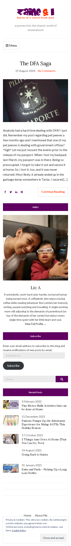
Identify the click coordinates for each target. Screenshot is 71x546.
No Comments (47, 70)
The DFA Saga (35, 63)
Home (27, 515)
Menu (12, 45)
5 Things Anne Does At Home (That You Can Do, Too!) (44, 441)
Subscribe (13, 365)
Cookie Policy (19, 530)
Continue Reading (53, 191)
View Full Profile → (35, 323)
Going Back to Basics (35, 454)
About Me (41, 515)
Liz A (36, 287)
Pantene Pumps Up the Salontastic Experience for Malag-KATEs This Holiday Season (43, 424)
